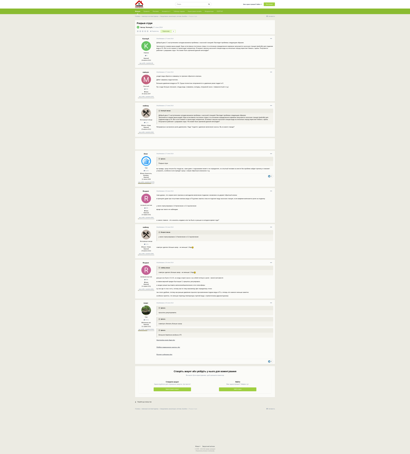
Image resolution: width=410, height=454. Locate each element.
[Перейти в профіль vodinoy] (146, 113)
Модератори (209, 11)
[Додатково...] (271, 38)
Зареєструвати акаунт (172, 389)
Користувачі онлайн (195, 11)
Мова (197, 446)
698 (147, 208)
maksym (146, 72)
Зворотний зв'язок (208, 446)
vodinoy (146, 106)
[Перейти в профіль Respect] (146, 198)
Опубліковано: (165, 38)
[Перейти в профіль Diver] (146, 161)
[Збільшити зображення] (193, 247)
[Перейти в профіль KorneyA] (138, 27)
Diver (146, 154)
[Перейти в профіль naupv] (146, 310)
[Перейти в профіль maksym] (146, 79)
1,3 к (146, 122)
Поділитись (155, 31)
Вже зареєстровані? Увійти (252, 4)
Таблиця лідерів (179, 11)
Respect (146, 191)
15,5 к (147, 320)
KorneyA (149, 27)
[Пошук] (209, 4)
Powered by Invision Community (205, 451)
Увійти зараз (238, 389)
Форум (137, 11)
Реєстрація (269, 4)
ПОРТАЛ (220, 11)
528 (147, 89)
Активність (165, 11)
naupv (146, 303)
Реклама (156, 11)
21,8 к (147, 170)
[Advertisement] (195, 144)
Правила (146, 11)
